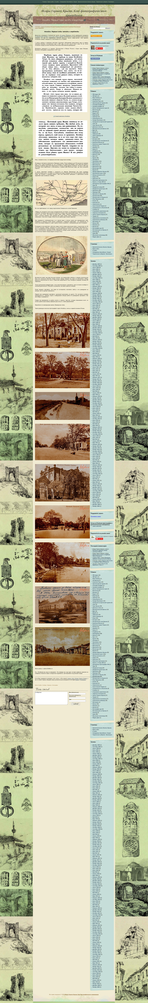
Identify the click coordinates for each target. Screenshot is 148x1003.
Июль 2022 (95, 291)
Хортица (95, 231)
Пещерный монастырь (99, 188)
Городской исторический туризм (102, 121)
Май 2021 (95, 308)
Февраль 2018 (96, 358)
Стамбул (95, 209)
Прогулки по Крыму (98, 194)
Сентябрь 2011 (97, 473)
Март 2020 (95, 324)
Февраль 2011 (96, 484)
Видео (94, 113)
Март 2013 (95, 442)
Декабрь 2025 (96, 264)
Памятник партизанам (99, 180)
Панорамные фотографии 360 (101, 183)
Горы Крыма (96, 125)
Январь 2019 (96, 341)
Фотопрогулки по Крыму (99, 230)
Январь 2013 (96, 446)
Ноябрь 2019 (96, 329)
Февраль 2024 (96, 286)
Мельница (95, 164)
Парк (94, 185)
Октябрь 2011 (96, 472)
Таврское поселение (98, 212)
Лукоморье (71, 26)
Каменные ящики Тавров (100, 144)
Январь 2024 (96, 288)
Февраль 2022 (96, 293)
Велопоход (96, 109)
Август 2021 (96, 303)
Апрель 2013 (96, 441)
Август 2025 (96, 267)
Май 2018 (95, 353)
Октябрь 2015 (96, 403)
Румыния (95, 202)
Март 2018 (95, 356)
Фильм (94, 223)
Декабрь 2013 (96, 429)
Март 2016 (95, 394)
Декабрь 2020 (96, 317)
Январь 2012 (96, 466)
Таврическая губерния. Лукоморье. (105, 1)
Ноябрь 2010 (96, 489)
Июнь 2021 (95, 307)
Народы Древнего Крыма (100, 171)
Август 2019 (96, 334)
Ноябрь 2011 (96, 470)
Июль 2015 (95, 408)
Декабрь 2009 (96, 504)
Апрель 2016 (96, 393)
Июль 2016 (95, 387)
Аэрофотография (97, 106)
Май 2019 (95, 336)
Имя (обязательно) (74, 692)
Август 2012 (96, 454)
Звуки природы (97, 135)
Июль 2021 (95, 305)
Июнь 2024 (95, 281)
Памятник (95, 178)
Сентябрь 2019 (97, 332)
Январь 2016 (96, 398)
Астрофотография (98, 104)
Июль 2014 (95, 420)
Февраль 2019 (96, 339)
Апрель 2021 (96, 310)
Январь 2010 (96, 502)
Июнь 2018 (95, 351)
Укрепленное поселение (99, 218)
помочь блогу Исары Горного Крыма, (77, 678)
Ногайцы (44, 685)
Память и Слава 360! (98, 182)
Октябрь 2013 (96, 432)
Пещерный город (97, 187)
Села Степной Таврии (99, 206)
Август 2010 (96, 492)
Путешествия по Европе (99, 197)
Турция (95, 216)
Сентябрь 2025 (97, 265)
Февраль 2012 (96, 465)
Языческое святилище (99, 235)
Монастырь (96, 168)
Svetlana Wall (96, 76)
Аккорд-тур (96, 99)
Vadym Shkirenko (95, 58)
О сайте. (57, 1)
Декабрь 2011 (96, 468)
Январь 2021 (96, 315)
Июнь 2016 (95, 389)
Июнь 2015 (95, 410)
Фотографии (55, 685)
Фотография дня (97, 228)
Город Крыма (96, 118)
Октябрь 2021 (96, 300)
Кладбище (95, 151)
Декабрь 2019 (96, 327)
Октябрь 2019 (96, 331)
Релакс (94, 200)
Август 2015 (96, 406)
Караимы (58, 26)
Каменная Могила (97, 142)
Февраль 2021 (96, 314)
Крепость (95, 154)
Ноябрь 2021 (96, 298)
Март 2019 (95, 338)
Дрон (94, 130)
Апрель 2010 (96, 499)
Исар (94, 137)
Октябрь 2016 (96, 384)
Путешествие (96, 195)
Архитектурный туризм (99, 103)
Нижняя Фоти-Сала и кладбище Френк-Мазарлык (101, 74)
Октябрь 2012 (96, 451)
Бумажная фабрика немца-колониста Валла (100, 70)
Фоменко (95, 224)
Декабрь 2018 (96, 343)
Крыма (77, 679)
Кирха (94, 149)
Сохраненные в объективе (100, 207)
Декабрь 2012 (96, 447)
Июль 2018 (95, 350)
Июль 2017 (95, 369)
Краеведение (64, 26)
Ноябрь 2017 (96, 363)
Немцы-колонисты (98, 175)
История (53, 26)
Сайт (70, 699)
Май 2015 (95, 411)
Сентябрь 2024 (97, 278)
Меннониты (96, 166)
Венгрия (95, 111)
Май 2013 (95, 439)
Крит (94, 156)
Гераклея (95, 116)
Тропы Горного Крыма (99, 214)
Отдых (94, 176)
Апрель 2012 (96, 461)
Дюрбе (94, 132)
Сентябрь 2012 (97, 453)
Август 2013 (96, 435)
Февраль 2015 (96, 417)
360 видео (95, 94)
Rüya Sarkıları (96, 97)
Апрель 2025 (96, 272)
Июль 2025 (95, 269)
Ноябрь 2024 (96, 276)
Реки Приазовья (97, 199)
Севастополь (96, 204)
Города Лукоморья (46, 26)
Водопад (95, 115)
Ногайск (40, 685)
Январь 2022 (96, 295)
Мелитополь (96, 163)
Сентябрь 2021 (97, 302)
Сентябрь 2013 (97, 434)
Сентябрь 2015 (97, 405)
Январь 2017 (96, 379)
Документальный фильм (99, 128)
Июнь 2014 (95, 422)
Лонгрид (95, 159)
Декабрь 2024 (96, 274)
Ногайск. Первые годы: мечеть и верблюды (62, 20)
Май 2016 (95, 391)
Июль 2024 (95, 279)
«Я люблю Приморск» (65, 35)
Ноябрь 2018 (96, 344)
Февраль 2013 (96, 444)
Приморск (49, 685)
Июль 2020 (95, 322)
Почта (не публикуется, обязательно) (75, 696)
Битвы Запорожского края (100, 108)
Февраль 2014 (96, 427)
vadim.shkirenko (97, 526)
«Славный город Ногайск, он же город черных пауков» (49, 36)
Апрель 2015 (96, 413)
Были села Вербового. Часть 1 (100, 83)
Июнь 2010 (95, 496)
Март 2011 (95, 482)
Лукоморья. (83, 679)
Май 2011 (95, 478)
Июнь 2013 (95, 437)
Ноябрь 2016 (96, 382)
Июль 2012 (95, 456)
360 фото (95, 96)
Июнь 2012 (95, 458)
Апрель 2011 (96, 480)
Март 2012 (95, 463)
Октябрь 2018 (96, 346)
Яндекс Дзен (96, 236)
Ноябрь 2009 (96, 506)
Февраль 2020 (96, 326)
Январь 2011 (96, 485)
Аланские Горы (97, 101)
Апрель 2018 (96, 355)
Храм (94, 233)
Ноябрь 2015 (96, 401)
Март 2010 (95, 501)
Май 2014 (95, 423)
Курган (94, 157)
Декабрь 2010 (96, 487)
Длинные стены (97, 127)
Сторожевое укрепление (99, 211)
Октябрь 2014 (96, 418)
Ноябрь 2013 (96, 430)
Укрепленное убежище (99, 219)
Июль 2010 (95, 494)
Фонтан (95, 226)
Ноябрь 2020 (96, 319)
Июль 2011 (95, 477)
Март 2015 (95, 415)
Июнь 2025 (95, 271)
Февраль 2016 (96, 396)
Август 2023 (96, 290)
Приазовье (41, 28)
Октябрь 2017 (96, 365)
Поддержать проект (96, 36)
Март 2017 (95, 375)
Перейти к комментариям (106, 19)
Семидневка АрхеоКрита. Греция (68, 1)
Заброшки (95, 133)
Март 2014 (95, 425)
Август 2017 (96, 367)
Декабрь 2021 (96, 296)
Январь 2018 (96, 360)
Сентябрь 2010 (97, 490)
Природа (95, 192)
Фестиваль (96, 221)
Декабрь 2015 (96, 399)
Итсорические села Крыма (100, 140)
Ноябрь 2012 (96, 449)
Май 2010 (95, 497)
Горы (94, 123)
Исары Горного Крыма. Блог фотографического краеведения (74, 13)
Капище (95, 145)
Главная (44, 1)
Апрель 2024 (96, 283)
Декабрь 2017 (96, 362)
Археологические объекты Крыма (86, 1)
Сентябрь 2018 (97, 348)
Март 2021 (95, 312)
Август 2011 (96, 475)
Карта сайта (51, 1)
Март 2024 (95, 284)
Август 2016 (96, 386)
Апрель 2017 (96, 374)
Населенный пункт (98, 173)
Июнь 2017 (95, 370)
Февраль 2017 (96, 377)
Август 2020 (96, 320)
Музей (94, 170)
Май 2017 (95, 372)
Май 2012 (95, 460)
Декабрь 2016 (96, 381)
